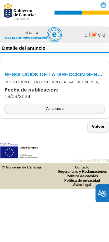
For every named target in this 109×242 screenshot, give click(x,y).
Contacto (82, 167)
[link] (54, 42)
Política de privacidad (82, 180)
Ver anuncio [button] (54, 109)
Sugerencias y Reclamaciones (82, 171)
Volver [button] (98, 126)
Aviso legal (82, 185)
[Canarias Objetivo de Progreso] (19, 157)
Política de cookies (82, 176)
